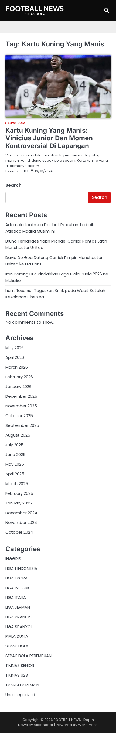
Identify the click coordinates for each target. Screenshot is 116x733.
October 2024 (19, 532)
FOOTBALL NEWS (34, 8)
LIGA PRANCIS (18, 617)
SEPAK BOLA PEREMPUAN (28, 656)
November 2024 (21, 522)
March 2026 (16, 367)
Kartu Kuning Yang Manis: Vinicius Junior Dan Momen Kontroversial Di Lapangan (49, 138)
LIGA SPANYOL (18, 626)
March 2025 (16, 483)
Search (13, 185)
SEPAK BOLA (16, 123)
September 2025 (22, 425)
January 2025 (18, 503)
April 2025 (14, 474)
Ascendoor (43, 724)
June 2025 (15, 454)
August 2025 (17, 435)
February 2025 (19, 493)
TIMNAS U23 (16, 675)
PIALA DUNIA (16, 636)
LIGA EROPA (16, 578)
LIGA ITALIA (15, 597)
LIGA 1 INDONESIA (21, 568)
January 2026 (18, 386)
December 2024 (21, 513)
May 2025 (14, 464)
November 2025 (21, 406)
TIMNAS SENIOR (19, 665)
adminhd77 (19, 171)
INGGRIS (13, 558)
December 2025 (21, 396)
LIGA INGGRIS (17, 588)
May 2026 (14, 347)
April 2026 (14, 357)
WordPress (87, 724)
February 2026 (19, 377)
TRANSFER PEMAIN (22, 685)
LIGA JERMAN (17, 607)
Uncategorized (20, 694)
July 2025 (14, 445)
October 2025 (19, 415)
